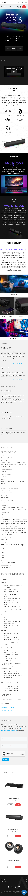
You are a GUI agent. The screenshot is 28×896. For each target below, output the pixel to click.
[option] (14, 184)
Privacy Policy (4, 892)
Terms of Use (15, 894)
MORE (11, 804)
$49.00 (14, 863)
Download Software (8, 707)
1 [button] (12, 194)
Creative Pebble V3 (14, 860)
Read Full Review (18, 364)
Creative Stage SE (14, 798)
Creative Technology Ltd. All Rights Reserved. (15, 891)
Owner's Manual (7, 710)
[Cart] (23, 2)
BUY (18, 804)
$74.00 (14, 800)
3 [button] (15, 194)
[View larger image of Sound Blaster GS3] (8, 49)
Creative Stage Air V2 (14, 829)
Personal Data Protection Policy (14, 892)
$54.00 (14, 831)
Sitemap (21, 894)
